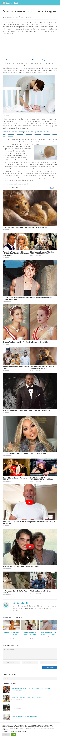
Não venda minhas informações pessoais (15, 731)
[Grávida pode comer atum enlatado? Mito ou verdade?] (6, 698)
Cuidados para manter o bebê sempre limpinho (11, 634)
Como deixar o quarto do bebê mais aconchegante (30, 60)
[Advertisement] (30, 47)
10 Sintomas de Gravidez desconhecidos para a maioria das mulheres (30, 707)
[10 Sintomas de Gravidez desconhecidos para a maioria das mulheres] (6, 707)
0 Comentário (18, 690)
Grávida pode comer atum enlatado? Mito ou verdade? (26, 697)
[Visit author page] (6, 605)
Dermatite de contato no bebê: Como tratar (48, 633)
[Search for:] (56, 2)
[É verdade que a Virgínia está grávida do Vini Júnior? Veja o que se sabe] (6, 689)
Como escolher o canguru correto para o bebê (30, 634)
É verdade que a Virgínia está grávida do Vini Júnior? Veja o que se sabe (30, 688)
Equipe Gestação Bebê (11, 17)
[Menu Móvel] (54, 2)
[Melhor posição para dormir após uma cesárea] (6, 717)
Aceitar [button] (13, 734)
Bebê (22, 17)
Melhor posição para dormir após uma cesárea (24, 716)
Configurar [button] (6, 734)
